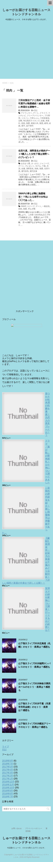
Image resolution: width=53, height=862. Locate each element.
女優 (23, 169)
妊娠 (43, 121)
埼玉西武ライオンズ (31, 121)
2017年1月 (7, 778)
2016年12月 (8, 781)
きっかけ (35, 163)
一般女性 (46, 206)
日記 (35, 110)
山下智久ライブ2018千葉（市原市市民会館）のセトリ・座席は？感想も (34, 706)
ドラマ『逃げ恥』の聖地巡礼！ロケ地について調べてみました (47, 462)
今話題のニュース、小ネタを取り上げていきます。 (26, 848)
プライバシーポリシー (33, 828)
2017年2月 (7, 775)
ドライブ (43, 113)
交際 (20, 121)
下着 (44, 166)
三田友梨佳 (44, 118)
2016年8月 (7, 793)
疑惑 (41, 123)
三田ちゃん (34, 118)
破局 (46, 123)
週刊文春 (33, 171)
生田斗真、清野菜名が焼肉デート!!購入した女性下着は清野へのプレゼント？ (34, 154)
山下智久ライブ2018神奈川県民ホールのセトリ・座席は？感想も (34, 686)
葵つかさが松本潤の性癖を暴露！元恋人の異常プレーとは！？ (47, 414)
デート (36, 113)
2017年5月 (7, 766)
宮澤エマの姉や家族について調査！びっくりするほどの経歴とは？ (47, 609)
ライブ (5, 746)
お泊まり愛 (25, 163)
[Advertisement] (26, 50)
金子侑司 (29, 126)
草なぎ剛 (31, 209)
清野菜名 (29, 169)
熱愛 (28, 123)
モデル (38, 166)
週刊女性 (25, 171)
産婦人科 (34, 123)
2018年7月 (7, 763)
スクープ (30, 206)
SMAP (23, 206)
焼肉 (23, 123)
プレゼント (29, 166)
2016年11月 (8, 784)
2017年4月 (7, 769)
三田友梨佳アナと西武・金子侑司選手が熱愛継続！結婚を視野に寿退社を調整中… (34, 103)
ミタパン (25, 118)
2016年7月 (7, 796)
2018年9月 (7, 760)
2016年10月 (8, 787)
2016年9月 (7, 790)
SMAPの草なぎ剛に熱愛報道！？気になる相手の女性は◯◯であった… (33, 196)
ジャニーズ (44, 163)
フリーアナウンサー (35, 115)
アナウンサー (26, 113)
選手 (23, 126)
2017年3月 (7, 772)
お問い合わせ (16, 828)
